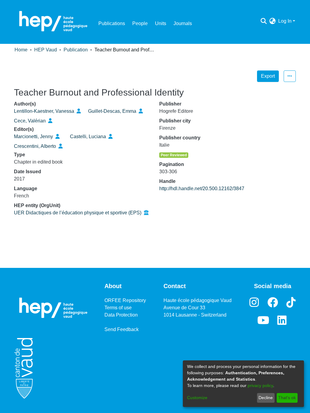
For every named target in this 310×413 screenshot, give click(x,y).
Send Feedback (121, 329)
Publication (76, 49)
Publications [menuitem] (111, 23)
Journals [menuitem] (182, 23)
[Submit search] (264, 21)
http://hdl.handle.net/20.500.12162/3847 (201, 188)
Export (268, 76)
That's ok (287, 397)
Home (21, 49)
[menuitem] (272, 21)
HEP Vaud (45, 49)
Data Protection (121, 314)
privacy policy (260, 385)
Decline (266, 397)
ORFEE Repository (125, 300)
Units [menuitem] (160, 23)
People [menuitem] (140, 23)
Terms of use (118, 307)
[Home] (53, 21)
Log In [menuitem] (285, 21)
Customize (197, 397)
